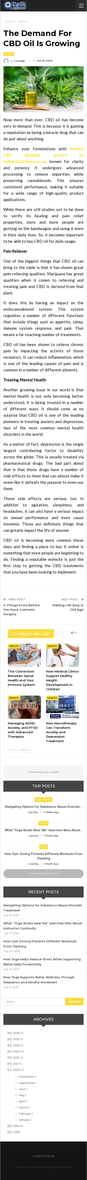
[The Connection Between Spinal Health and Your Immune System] (24, 655)
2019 (16, 1126)
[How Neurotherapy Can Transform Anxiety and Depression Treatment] (62, 707)
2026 (16, 1033)
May (21, 1095)
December (26, 1076)
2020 (16, 1069)
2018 (16, 1132)
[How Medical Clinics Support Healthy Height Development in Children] (62, 655)
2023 (16, 1051)
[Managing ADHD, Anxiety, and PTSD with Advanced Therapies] (24, 707)
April (22, 1101)
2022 (16, 1057)
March (23, 1107)
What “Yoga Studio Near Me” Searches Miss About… (43, 830)
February (25, 1113)
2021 (16, 1063)
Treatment (43, 799)
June (22, 1089)
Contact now (43, 1156)
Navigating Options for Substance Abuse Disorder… (43, 807)
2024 (16, 1045)
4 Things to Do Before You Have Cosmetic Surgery (21, 609)
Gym (43, 846)
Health (9, 53)
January (24, 1119)
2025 (16, 1039)
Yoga (43, 823)
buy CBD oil (37, 241)
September (27, 1083)
